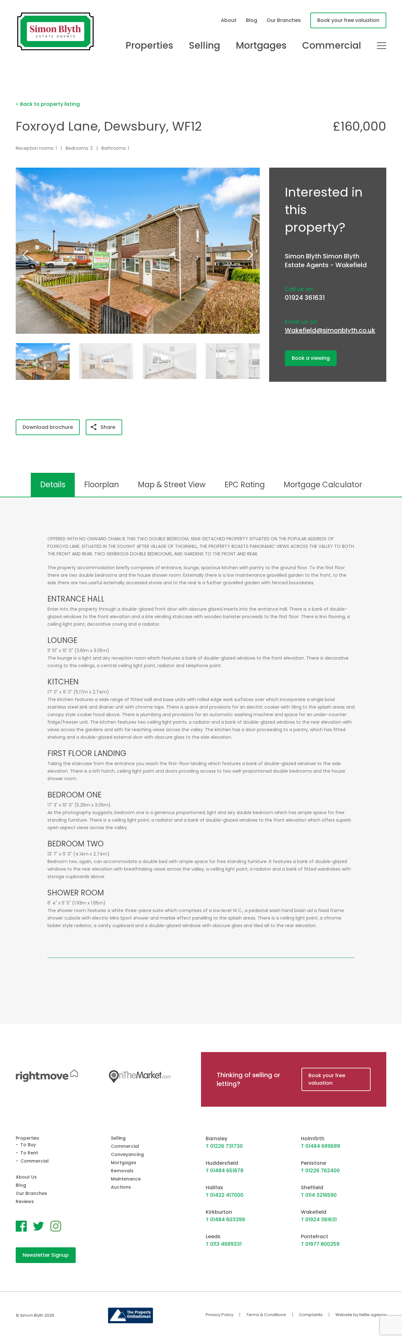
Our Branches (284, 20)
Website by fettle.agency (360, 1315)
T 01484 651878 (224, 1170)
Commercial (331, 45)
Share (107, 427)
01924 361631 (305, 297)
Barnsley (216, 1138)
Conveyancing (127, 1154)
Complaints (311, 1315)
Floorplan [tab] (101, 484)
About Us (26, 1177)
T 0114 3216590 (319, 1195)
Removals (122, 1171)
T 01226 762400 (320, 1170)
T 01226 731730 (224, 1146)
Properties (149, 45)
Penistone (313, 1163)
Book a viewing (311, 358)
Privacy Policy (219, 1315)
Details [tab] (52, 484)
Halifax (214, 1187)
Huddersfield (222, 1163)
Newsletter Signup (46, 1255)
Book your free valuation (348, 20)
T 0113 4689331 (224, 1244)
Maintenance (126, 1179)
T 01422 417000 (224, 1195)
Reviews (25, 1201)
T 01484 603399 (225, 1219)
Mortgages (261, 45)
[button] (253, 255)
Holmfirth (312, 1138)
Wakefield (313, 1212)
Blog (251, 20)
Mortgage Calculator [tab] (323, 484)
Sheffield (312, 1187)
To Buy (28, 1145)
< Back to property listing (48, 104)
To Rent (29, 1153)
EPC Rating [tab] (245, 484)
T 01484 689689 (320, 1146)
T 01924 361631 (319, 1219)
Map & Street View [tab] (172, 484)
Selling (204, 45)
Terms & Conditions (266, 1315)
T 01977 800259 (320, 1244)
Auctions (121, 1187)
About (228, 20)
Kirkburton (219, 1212)
